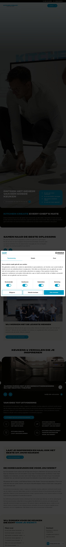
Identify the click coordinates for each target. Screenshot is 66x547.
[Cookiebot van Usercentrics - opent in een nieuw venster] (56, 253)
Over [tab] (54, 258)
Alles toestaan (54, 292)
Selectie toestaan (33, 292)
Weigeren (12, 292)
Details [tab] (33, 258)
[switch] (24, 285)
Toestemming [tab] (11, 258)
